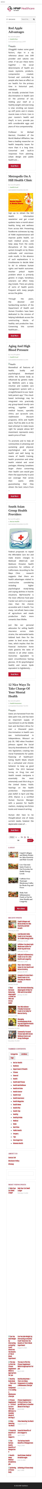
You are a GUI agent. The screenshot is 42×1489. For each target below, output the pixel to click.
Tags (12, 1058)
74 (22, 837)
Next (30, 840)
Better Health (14, 521)
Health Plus (14, 39)
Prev (12, 837)
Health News (17, 1105)
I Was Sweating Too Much (26, 1421)
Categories (14, 1054)
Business (16, 1066)
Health (15, 1079)
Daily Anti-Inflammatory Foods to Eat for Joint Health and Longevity (26, 897)
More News (21, 909)
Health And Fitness (19, 1082)
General (15, 1076)
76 (28, 837)
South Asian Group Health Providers (17, 510)
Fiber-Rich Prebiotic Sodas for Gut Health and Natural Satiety (26, 967)
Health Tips (16, 1111)
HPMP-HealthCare (23, 1486)
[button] (3, 1)
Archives (24, 1054)
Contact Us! (12, 1158)
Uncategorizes (18, 1140)
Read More (14, 166)
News (15, 1124)
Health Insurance (15, 703)
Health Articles (18, 1088)
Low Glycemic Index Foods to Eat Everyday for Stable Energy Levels (26, 869)
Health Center (17, 1092)
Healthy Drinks (17, 1118)
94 (18, 840)
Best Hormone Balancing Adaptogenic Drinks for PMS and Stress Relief (25, 990)
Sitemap (11, 1164)
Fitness (15, 1072)
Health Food (14, 187)
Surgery (15, 1134)
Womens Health (18, 1143)
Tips (14, 1137)
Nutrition (16, 1127)
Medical (15, 1121)
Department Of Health (20, 1069)
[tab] (14, 1054)
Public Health (17, 1130)
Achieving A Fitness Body (25, 1468)
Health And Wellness (19, 1085)
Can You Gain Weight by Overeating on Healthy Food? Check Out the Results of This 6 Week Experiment (25, 1341)
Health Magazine (18, 1101)
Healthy (15, 1114)
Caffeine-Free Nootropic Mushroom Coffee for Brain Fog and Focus (26, 883)
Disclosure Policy (13, 1161)
